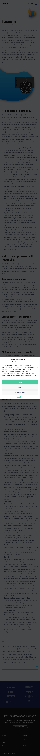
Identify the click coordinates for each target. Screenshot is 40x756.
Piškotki (19, 397)
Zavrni (20, 387)
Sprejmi (20, 382)
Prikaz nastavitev (20, 392)
